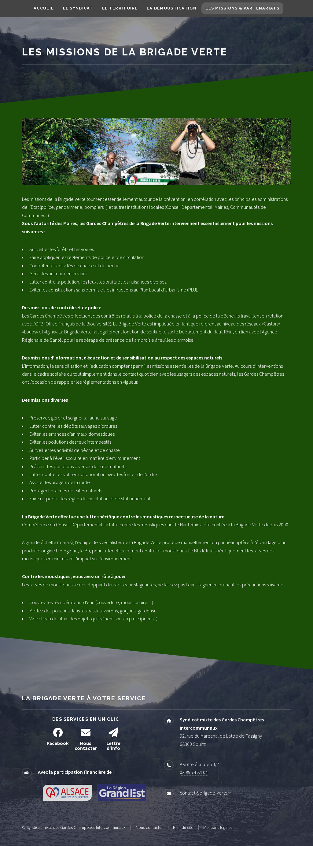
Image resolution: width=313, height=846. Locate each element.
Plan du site (183, 827)
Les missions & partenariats (242, 8)
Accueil (44, 8)
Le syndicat (78, 8)
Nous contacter (149, 827)
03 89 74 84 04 (194, 772)
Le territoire (120, 8)
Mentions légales (217, 827)
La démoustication (172, 8)
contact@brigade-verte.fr (205, 793)
